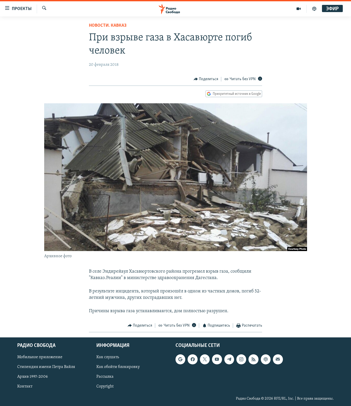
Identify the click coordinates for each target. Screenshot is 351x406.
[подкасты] (314, 9)
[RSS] (253, 359)
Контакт (24, 386)
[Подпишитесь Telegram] (229, 359)
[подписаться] (278, 359)
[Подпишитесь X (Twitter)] (205, 359)
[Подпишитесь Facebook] (192, 359)
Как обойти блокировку (118, 367)
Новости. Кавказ (107, 25)
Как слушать (107, 357)
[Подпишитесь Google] (180, 359)
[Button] (206, 79)
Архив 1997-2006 (32, 377)
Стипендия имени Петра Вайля (46, 367)
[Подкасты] (266, 359)
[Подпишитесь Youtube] (217, 359)
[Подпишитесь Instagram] (241, 359)
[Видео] (299, 9)
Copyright (105, 386)
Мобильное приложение (39, 357)
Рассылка (105, 377)
